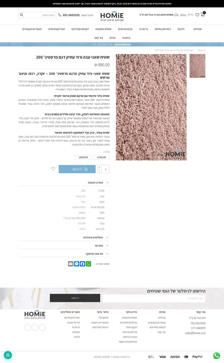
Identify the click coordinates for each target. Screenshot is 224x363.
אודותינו (162, 317)
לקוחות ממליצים (158, 327)
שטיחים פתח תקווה (128, 341)
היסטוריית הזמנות (100, 322)
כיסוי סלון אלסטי (72, 317)
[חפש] (21, 15)
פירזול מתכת (73, 322)
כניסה (183, 14)
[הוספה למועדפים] (53, 169)
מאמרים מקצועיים (157, 322)
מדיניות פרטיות (129, 332)
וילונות (77, 337)
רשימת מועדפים (101, 327)
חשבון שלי (104, 317)
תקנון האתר (131, 327)
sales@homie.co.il (195, 333)
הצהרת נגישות (130, 337)
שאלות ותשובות (129, 317)
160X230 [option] (83, 157)
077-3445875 (198, 328)
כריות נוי (76, 327)
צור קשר (161, 332)
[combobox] (37, 15)
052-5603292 (71, 15)
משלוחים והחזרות (128, 322)
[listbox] (64, 158)
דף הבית (201, 50)
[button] (7, 355)
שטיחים (76, 332)
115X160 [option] (101, 157)
